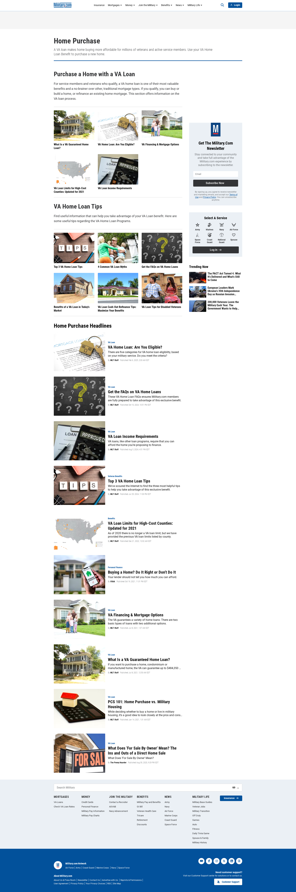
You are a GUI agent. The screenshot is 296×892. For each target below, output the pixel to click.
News (179, 5)
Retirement (142, 820)
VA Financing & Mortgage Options (160, 144)
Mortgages (114, 5)
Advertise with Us (110, 880)
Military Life (194, 5)
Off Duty (196, 815)
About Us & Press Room (65, 880)
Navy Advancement (118, 811)
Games (195, 820)
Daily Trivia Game (200, 833)
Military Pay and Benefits (149, 802)
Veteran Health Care (146, 811)
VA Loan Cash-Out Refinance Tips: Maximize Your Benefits (117, 308)
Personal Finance (90, 806)
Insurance (99, 5)
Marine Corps (171, 815)
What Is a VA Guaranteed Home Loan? (71, 146)
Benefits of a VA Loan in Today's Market (71, 308)
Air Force (169, 811)
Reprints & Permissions (131, 880)
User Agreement (61, 883)
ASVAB (112, 806)
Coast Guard (171, 820)
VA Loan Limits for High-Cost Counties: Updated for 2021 (70, 190)
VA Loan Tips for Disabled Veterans (161, 307)
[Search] (222, 5)
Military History (199, 842)
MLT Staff (114, 360)
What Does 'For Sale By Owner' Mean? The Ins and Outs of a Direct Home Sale (142, 751)
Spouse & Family (200, 838)
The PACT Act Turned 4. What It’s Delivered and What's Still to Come (224, 277)
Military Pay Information (93, 811)
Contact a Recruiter (118, 802)
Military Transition (201, 811)
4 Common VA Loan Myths (112, 266)
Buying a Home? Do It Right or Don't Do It (142, 572)
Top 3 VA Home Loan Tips (68, 266)
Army (167, 802)
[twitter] (224, 861)
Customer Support (230, 882)
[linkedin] (232, 861)
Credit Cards (87, 802)
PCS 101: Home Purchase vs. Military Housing (139, 704)
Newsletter (83, 880)
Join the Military (146, 5)
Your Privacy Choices (95, 883)
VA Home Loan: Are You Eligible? (116, 144)
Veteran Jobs (198, 806)
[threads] (239, 861)
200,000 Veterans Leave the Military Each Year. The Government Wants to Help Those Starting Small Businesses (223, 305)
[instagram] (216, 861)
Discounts (142, 824)
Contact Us (95, 880)
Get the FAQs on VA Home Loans (160, 266)
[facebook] (209, 861)
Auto (194, 824)
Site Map (117, 883)
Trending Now (198, 266)
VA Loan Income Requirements (115, 188)
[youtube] (201, 861)
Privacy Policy (209, 197)
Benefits (165, 5)
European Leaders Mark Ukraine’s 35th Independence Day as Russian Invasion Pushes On (224, 291)
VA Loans (58, 802)
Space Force (171, 824)
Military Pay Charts (91, 815)
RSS (109, 883)
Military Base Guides (202, 802)
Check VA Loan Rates (64, 806)
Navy (167, 806)
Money (129, 5)
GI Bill (140, 806)
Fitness (196, 829)
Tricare (140, 815)
